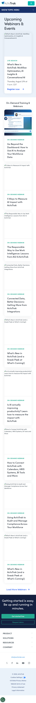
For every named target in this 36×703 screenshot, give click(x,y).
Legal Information (18, 690)
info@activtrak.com (18, 657)
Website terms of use (18, 684)
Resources (8, 642)
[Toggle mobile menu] (31, 3)
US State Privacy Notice (18, 681)
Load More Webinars (16, 589)
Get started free (18, 616)
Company (7, 647)
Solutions (8, 638)
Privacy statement (18, 687)
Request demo (18, 622)
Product (7, 633)
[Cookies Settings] (2, 699)
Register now (13, 89)
